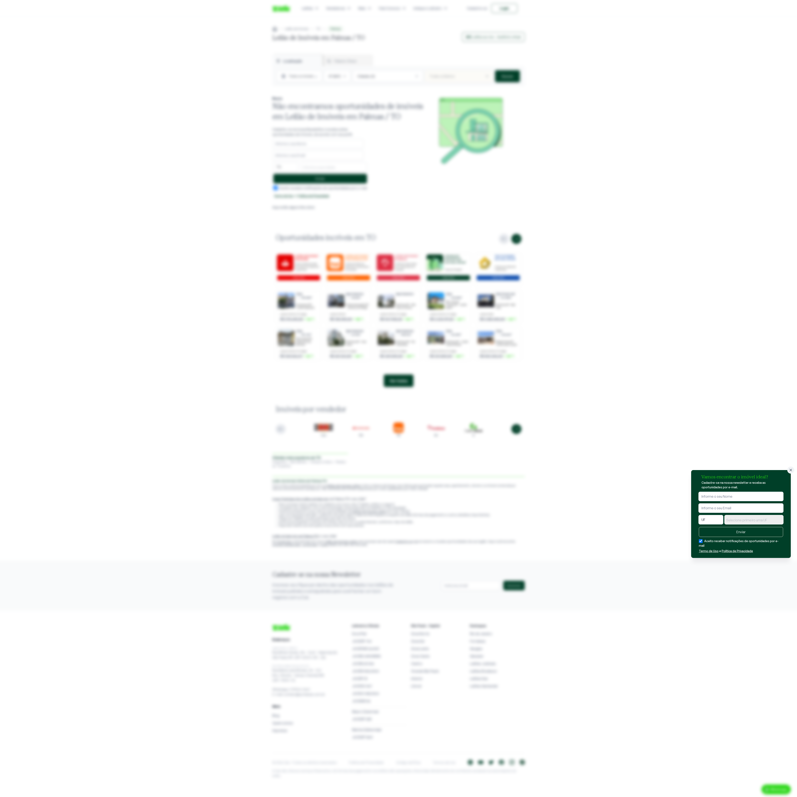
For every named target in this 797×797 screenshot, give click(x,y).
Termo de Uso (709, 551)
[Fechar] (790, 470)
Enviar (741, 532)
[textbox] (754, 520)
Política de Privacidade (737, 551)
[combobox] (754, 519)
